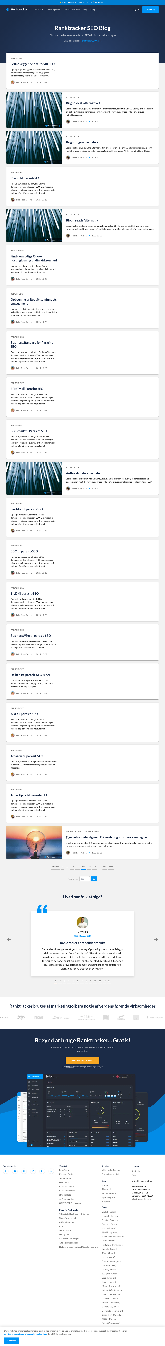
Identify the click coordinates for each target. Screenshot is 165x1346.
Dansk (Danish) (109, 1269)
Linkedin (42, 1171)
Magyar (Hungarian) (111, 1286)
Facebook (5, 1171)
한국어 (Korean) (109, 1319)
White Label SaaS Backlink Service (74, 1214)
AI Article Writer (66, 1199)
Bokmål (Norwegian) (111, 1323)
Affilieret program (67, 1222)
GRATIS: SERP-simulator (70, 1203)
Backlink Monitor (67, 1190)
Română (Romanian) (111, 1302)
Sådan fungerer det (54, 9)
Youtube (14, 1171)
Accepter (11, 1340)
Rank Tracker (65, 1170)
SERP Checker (65, 1178)
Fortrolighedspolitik (111, 1174)
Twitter (33, 1171)
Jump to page (73, 879)
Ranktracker (16, 9)
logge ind (70, 1067)
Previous (55, 866)
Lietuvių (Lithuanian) (111, 1294)
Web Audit (64, 1182)
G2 (51, 1171)
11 (100, 981)
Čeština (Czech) (109, 1265)
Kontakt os (136, 1171)
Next (111, 866)
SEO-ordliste (65, 1230)
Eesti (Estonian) (109, 1278)
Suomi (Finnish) (109, 1282)
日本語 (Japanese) (110, 1232)
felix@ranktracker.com (141, 1199)
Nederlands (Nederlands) (113, 1236)
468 (104, 866)
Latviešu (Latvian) (110, 1298)
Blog (85, 9)
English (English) (109, 1211)
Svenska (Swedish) (110, 1249)
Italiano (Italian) (109, 1228)
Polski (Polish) (108, 1240)
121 (77, 866)
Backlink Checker (66, 1186)
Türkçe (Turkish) (109, 1253)
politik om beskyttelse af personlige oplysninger (26, 1334)
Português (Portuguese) (112, 1245)
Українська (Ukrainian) (112, 1315)
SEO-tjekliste (65, 1194)
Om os (134, 1175)
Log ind (136, 9)
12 (105, 981)
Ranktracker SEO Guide (91, 40)
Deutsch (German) (110, 1216)
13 (109, 981)
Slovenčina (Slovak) (110, 1306)
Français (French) (109, 1224)
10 (95, 981)
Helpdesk (106, 1201)
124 (94, 866)
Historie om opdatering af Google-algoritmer (79, 1247)
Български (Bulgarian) (112, 1261)
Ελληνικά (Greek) (109, 1273)
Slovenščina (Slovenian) (112, 1311)
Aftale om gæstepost (68, 1242)
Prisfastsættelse (72, 9)
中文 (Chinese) (108, 1257)
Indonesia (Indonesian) (112, 1290)
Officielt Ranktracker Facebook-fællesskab (24, 1171)
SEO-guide (64, 1234)
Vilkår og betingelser (111, 1170)
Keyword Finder (66, 1174)
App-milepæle (108, 1197)
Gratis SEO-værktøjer (69, 1238)
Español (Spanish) (110, 1220)
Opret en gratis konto (82, 1060)
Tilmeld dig (150, 9)
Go (94, 879)
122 (83, 866)
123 (89, 866)
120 (72, 866)
